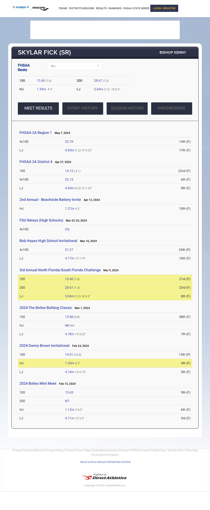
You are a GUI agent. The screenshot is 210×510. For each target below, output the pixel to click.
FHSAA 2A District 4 (35, 161)
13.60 (41, 81)
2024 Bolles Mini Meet (37, 383)
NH (67, 325)
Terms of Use (73, 450)
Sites (87, 450)
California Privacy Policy (47, 450)
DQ (67, 229)
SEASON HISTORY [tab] (127, 108)
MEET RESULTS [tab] (38, 108)
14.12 (69, 171)
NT (67, 401)
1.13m (69, 410)
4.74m (69, 372)
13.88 (69, 317)
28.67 (98, 81)
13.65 (69, 392)
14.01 (69, 354)
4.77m (69, 258)
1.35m (41, 89)
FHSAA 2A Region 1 (35, 132)
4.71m (69, 418)
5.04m (98, 89)
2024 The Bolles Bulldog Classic (45, 307)
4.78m (69, 334)
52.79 (69, 142)
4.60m (69, 188)
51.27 (69, 250)
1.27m (69, 208)
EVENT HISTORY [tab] (83, 108)
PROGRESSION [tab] (171, 108)
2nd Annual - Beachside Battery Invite (50, 199)
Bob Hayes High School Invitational (48, 241)
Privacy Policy (21, 450)
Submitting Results (105, 450)
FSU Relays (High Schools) (41, 220)
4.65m (69, 150)
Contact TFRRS (129, 450)
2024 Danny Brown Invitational (44, 345)
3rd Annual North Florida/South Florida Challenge (60, 270)
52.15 (69, 179)
